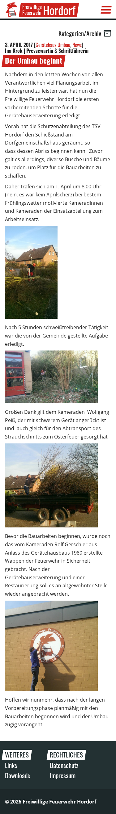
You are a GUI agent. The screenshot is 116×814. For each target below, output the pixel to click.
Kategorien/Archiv (79, 33)
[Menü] (106, 10)
